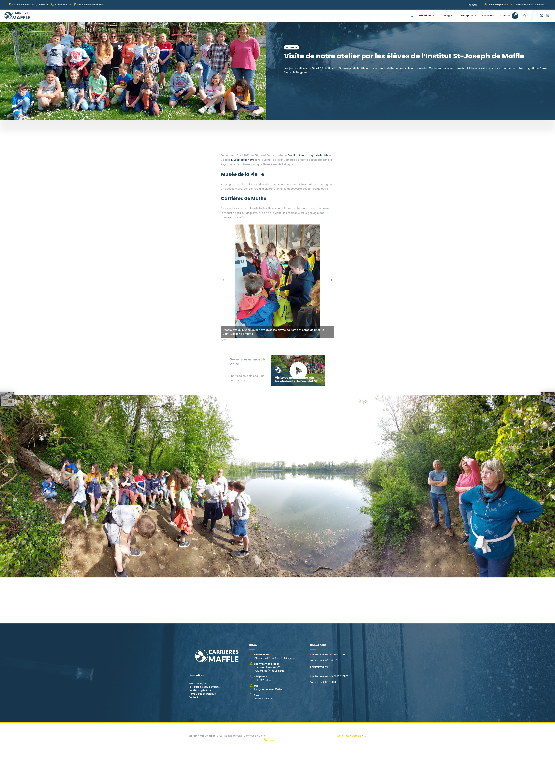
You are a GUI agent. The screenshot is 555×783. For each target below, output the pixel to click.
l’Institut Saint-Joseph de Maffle (308, 155)
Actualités (488, 15)
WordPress (343, 735)
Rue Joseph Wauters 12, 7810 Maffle (30, 4)
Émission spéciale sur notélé (530, 4)
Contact (505, 15)
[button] (332, 280)
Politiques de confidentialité (204, 687)
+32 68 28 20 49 (63, 4)
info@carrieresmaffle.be (90, 4)
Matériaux (425, 15)
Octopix (356, 735)
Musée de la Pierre (243, 160)
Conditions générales (201, 690)
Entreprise (467, 15)
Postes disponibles (498, 4)
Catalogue (446, 15)
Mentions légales (198, 683)
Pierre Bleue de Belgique (202, 693)
